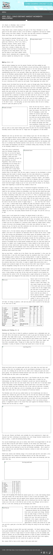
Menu (4, 12)
